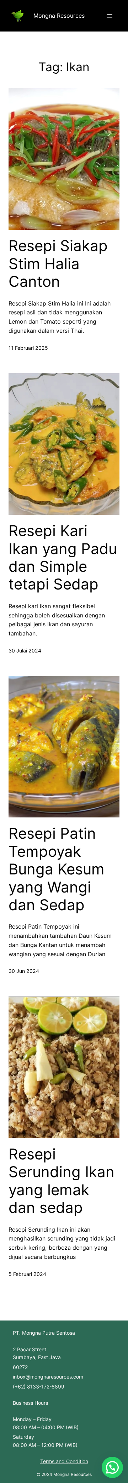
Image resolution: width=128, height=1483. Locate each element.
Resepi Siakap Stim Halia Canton (58, 263)
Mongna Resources (59, 15)
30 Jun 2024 (24, 971)
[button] (112, 1467)
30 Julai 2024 (25, 651)
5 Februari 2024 (27, 1274)
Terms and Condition (64, 1461)
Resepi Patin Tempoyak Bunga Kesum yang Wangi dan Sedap (57, 869)
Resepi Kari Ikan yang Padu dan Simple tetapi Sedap (63, 557)
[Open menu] (109, 16)
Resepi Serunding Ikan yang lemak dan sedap (61, 1180)
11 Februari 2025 (28, 348)
